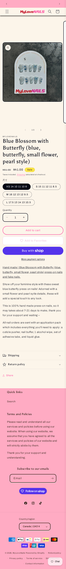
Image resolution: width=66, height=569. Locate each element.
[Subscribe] (52, 478)
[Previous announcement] (6, 4)
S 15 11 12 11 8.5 (46, 186)
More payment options (33, 259)
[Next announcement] (59, 4)
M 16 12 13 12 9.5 (17, 194)
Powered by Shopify (35, 553)
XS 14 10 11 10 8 (16, 186)
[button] (7, 11)
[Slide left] (25, 130)
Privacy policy (16, 558)
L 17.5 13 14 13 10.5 (18, 202)
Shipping (21, 174)
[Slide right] (41, 130)
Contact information (34, 564)
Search (11, 401)
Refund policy (54, 553)
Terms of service (34, 558)
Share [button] (9, 375)
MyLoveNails (19, 553)
